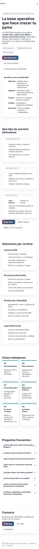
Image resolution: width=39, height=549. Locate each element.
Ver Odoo (20, 524)
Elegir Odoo (8, 222)
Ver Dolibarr (8, 529)
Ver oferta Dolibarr (11, 63)
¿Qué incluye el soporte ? (18, 459)
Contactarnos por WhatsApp (15, 69)
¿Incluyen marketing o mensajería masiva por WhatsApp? (17, 493)
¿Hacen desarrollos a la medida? (16, 478)
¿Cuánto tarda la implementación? (17, 453)
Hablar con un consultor (13, 228)
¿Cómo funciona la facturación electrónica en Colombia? (15, 485)
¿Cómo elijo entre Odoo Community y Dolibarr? (18, 446)
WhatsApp (8, 524)
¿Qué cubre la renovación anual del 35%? (17, 466)
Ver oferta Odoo (10, 58)
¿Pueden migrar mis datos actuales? (18, 472)
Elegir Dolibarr (23, 222)
